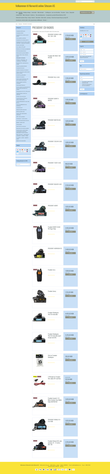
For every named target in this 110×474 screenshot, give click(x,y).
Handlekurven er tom (85, 12)
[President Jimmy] (39, 296)
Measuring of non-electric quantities (22, 128)
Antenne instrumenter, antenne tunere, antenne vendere (23, 73)
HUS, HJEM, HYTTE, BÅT (20, 47)
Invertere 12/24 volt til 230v (21, 96)
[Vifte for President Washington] (39, 361)
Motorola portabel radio (20, 111)
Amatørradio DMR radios (20, 31)
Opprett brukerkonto (84, 57)
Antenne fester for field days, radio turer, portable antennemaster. (22, 80)
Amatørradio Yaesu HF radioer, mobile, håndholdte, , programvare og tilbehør (23, 43)
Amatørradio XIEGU (19, 33)
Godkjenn (82, 89)
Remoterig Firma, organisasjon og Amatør (22, 64)
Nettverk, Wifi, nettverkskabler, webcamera (21, 114)
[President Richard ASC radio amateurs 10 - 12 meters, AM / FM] (39, 446)
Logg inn (82, 61)
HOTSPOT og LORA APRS (21, 75)
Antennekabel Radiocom (20, 85)
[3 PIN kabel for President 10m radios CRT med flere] (39, 382)
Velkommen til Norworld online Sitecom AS (35, 5)
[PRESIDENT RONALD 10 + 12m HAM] (39, 425)
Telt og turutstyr (19, 124)
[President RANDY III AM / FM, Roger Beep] (39, 232)
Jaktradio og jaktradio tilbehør (21, 66)
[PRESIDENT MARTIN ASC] (39, 125)
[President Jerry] (39, 275)
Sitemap (61, 466)
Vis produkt (71, 39)
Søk (93, 1)
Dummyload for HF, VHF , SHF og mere (23, 91)
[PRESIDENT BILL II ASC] (39, 82)
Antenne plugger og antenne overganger (21, 83)
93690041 (66, 465)
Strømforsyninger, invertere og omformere (21, 94)
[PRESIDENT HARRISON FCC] (39, 254)
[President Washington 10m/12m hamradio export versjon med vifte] (39, 339)
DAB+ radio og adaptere (20, 116)
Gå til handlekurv (87, 41)
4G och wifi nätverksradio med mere (22, 120)
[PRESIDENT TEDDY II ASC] (39, 168)
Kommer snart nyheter (20, 45)
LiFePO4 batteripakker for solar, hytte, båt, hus (22, 102)
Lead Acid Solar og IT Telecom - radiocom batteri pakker (21, 99)
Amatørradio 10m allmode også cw (22, 40)
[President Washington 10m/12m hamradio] (39, 318)
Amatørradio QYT (19, 107)
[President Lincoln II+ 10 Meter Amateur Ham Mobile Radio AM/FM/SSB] (39, 403)
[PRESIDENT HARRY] (39, 211)
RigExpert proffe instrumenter (21, 109)
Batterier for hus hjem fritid (21, 140)
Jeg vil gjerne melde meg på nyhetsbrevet (88, 82)
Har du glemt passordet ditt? (85, 56)
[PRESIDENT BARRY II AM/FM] (39, 104)
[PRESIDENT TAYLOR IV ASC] (39, 147)
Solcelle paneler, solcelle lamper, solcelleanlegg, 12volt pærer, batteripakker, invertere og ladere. (22, 131)
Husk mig (84, 54)
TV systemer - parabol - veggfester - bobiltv (22, 138)
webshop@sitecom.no (76, 465)
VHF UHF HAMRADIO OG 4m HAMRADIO (21, 105)
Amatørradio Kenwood (20, 68)
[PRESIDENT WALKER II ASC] (39, 189)
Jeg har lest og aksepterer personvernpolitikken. (87, 85)
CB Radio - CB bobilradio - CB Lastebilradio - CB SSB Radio (21, 61)
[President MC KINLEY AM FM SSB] (39, 61)
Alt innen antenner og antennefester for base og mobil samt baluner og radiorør (23, 88)
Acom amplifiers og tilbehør (21, 38)
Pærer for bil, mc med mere (21, 126)
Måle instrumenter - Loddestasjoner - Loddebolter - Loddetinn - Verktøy (22, 135)
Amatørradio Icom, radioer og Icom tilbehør (22, 36)
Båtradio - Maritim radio (20, 122)
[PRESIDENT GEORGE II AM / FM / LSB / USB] (39, 40)
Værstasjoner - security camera (21, 118)
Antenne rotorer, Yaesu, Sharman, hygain (22, 55)
